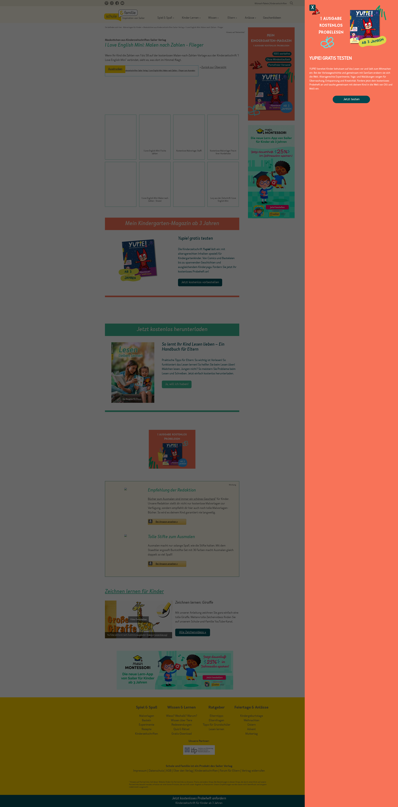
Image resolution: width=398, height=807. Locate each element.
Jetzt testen (351, 99)
